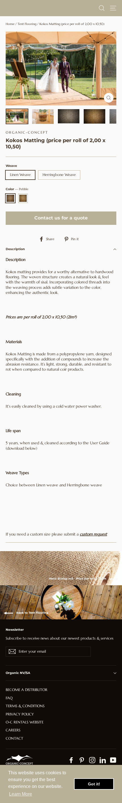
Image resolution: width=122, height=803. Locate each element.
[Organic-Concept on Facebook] (71, 760)
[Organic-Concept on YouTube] (113, 760)
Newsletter (15, 630)
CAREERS (13, 730)
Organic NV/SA (18, 673)
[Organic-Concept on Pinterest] (82, 760)
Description (15, 249)
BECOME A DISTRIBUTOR (26, 689)
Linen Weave (20, 174)
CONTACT (14, 738)
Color (17, 189)
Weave (11, 166)
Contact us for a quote (61, 218)
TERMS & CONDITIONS (25, 706)
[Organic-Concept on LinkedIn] (103, 760)
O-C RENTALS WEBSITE (24, 722)
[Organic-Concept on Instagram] (92, 760)
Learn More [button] (20, 794)
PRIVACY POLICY (20, 714)
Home (10, 24)
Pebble (10, 198)
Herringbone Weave (59, 174)
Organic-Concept (27, 132)
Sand (23, 198)
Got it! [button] (94, 784)
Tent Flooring (27, 24)
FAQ (9, 698)
